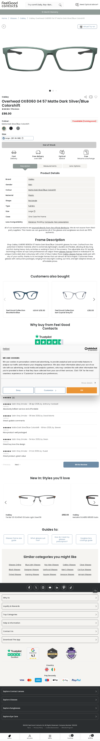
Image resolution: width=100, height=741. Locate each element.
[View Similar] (91, 97)
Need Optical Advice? (89, 4)
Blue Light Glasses (32, 565)
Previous (6, 464)
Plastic (31, 195)
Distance (32, 222)
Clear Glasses (85, 565)
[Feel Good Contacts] (10, 4)
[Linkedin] (57, 587)
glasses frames (65, 251)
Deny (18, 390)
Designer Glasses (31, 569)
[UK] (47, 669)
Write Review (81, 464)
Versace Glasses (67, 574)
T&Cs (29, 728)
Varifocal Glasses (50, 569)
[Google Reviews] (33, 659)
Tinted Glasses (15, 574)
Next (17, 464)
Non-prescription (61, 222)
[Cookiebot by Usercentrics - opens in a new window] (86, 349)
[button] (50, 91)
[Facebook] (29, 587)
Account (30, 738)
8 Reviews (15, 109)
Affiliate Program (67, 728)
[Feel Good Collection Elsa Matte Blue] (25, 283)
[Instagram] (43, 587)
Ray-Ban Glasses (52, 565)
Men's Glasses (67, 569)
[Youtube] (50, 587)
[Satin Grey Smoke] (18, 129)
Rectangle (32, 200)
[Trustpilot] (14, 657)
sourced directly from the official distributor (50, 227)
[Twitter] (36, 587)
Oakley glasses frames (72, 254)
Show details (86, 383)
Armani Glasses (84, 574)
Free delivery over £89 (50, 12)
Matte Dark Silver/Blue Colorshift (42, 190)
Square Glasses (49, 574)
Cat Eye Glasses (84, 569)
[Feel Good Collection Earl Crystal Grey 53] (74, 283)
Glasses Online (15, 565)
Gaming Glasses (32, 574)
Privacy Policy (38, 728)
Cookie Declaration (52, 728)
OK (81, 390)
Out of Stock (49, 145)
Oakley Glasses (69, 565)
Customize (48, 390)
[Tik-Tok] (71, 587)
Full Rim (31, 206)
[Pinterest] (64, 587)
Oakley (31, 179)
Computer (49, 222)
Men (30, 184)
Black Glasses (14, 569)
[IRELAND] (53, 669)
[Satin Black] (11, 129)
